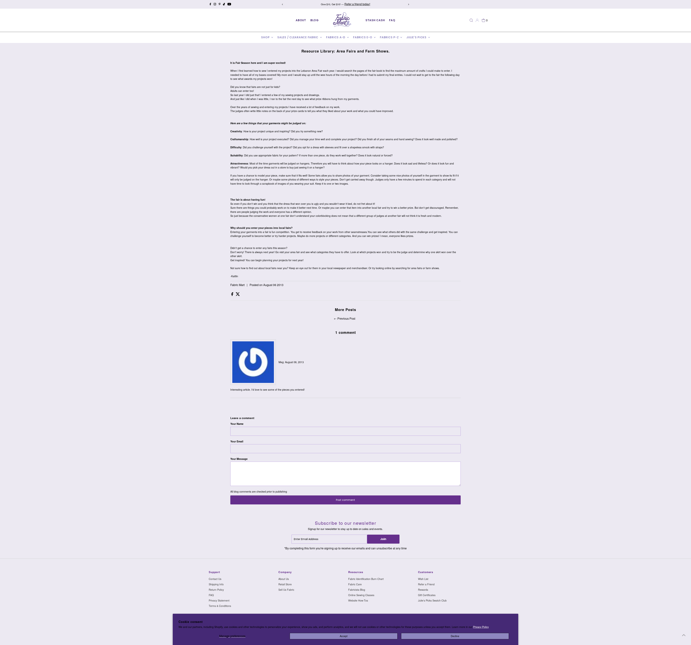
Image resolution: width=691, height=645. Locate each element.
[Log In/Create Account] (477, 20)
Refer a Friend (426, 584)
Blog (314, 20)
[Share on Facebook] (232, 295)
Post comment (345, 500)
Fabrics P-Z (389, 37)
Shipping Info (216, 584)
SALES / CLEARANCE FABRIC (298, 37)
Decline (455, 636)
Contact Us (215, 579)
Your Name (236, 424)
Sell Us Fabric (286, 589)
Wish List (423, 579)
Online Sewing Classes (361, 595)
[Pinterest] (220, 4)
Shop (265, 37)
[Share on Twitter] (238, 295)
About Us (283, 579)
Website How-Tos (358, 600)
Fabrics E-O (363, 37)
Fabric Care (355, 584)
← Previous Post (344, 318)
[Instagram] (215, 4)
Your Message (239, 459)
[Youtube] (229, 4)
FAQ (392, 20)
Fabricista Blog (356, 589)
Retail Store (285, 584)
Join (383, 539)
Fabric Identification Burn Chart (366, 579)
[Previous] (282, 4)
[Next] (409, 4)
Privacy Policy (481, 627)
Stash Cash (375, 20)
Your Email (236, 441)
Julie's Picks (416, 37)
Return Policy (216, 589)
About (301, 20)
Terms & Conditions (220, 606)
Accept (343, 636)
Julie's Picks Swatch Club (432, 600)
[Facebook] (210, 4)
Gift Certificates (426, 595)
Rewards (423, 589)
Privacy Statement (219, 600)
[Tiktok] (224, 4)
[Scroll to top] (683, 635)
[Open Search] (471, 20)
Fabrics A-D (336, 37)
